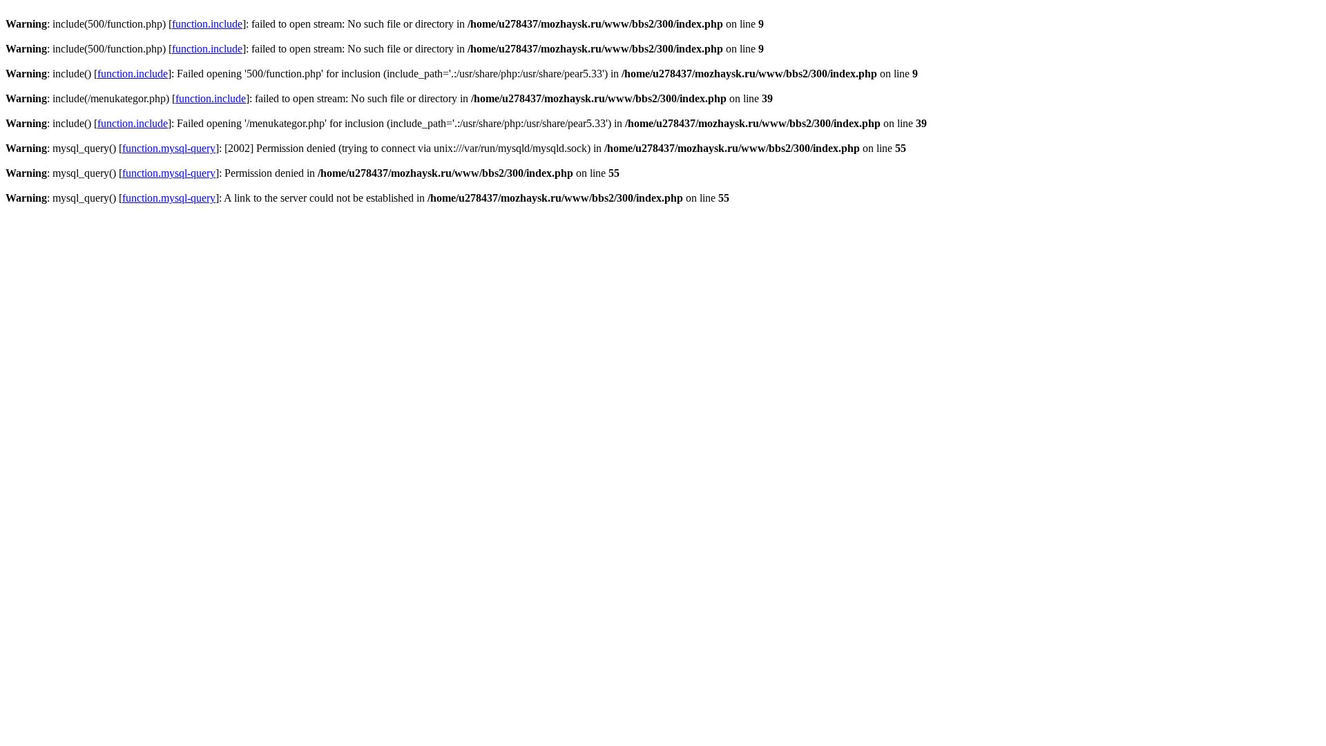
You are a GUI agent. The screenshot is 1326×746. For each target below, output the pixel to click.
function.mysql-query (168, 148)
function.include (207, 24)
